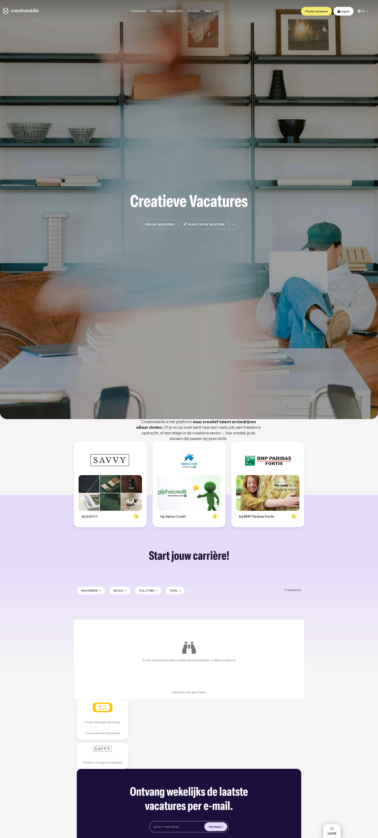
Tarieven (193, 11)
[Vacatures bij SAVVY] (110, 460)
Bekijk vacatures (160, 224)
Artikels (156, 11)
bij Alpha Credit (173, 516)
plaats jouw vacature (206, 224)
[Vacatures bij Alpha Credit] (189, 460)
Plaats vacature (316, 11)
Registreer (175, 11)
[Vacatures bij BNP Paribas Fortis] (267, 460)
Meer (209, 11)
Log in (344, 11)
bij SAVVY (90, 516)
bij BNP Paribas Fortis (256, 516)
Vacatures (138, 11)
